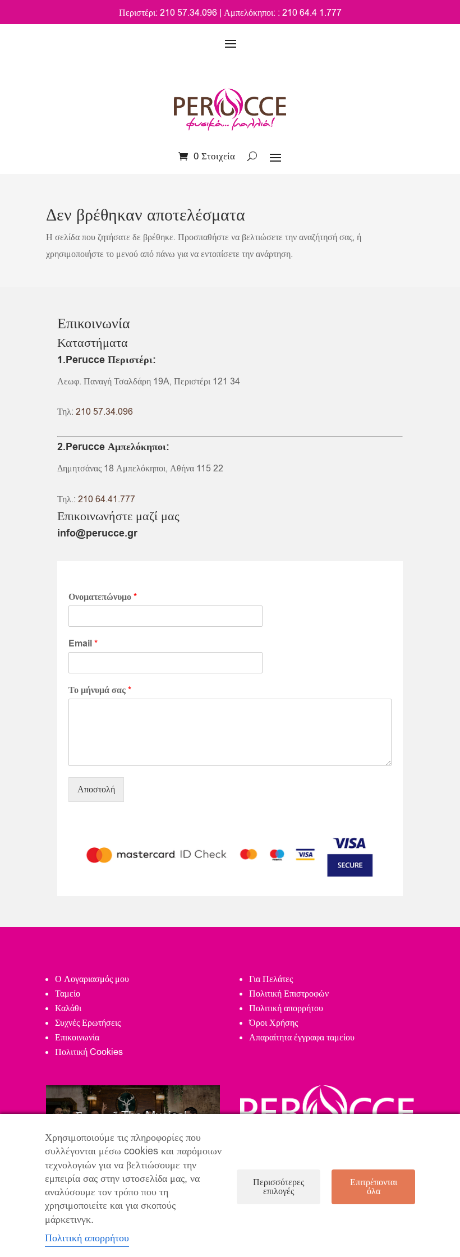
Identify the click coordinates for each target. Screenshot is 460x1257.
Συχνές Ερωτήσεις (88, 1023)
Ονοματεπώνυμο (102, 597)
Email (83, 644)
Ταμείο (67, 994)
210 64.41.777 (106, 499)
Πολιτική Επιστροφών (289, 994)
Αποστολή (96, 789)
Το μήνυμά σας (99, 690)
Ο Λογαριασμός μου (92, 979)
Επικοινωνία (77, 1037)
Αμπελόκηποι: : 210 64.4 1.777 (283, 13)
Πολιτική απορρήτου (286, 1008)
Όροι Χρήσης (273, 1023)
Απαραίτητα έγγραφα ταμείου (302, 1037)
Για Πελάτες (271, 979)
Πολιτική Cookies (89, 1052)
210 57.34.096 (104, 412)
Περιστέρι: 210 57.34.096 (168, 13)
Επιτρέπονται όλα (373, 1187)
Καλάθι (68, 1008)
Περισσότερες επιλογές (278, 1187)
